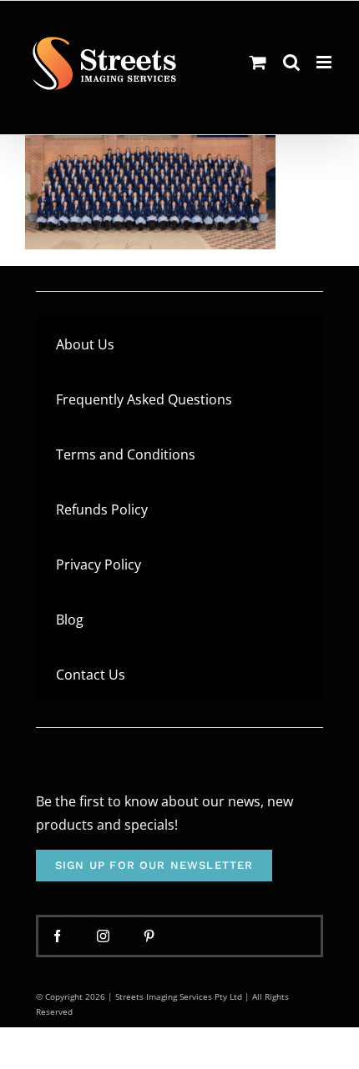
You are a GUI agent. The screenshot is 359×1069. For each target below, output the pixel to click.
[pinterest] (149, 936)
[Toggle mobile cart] (258, 62)
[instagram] (103, 936)
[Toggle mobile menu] (325, 62)
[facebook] (57, 936)
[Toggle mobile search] (291, 62)
